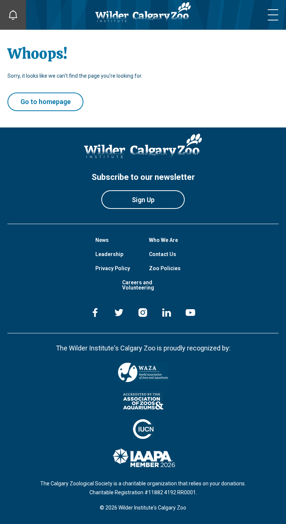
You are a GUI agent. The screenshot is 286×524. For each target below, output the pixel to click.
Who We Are (163, 240)
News (102, 240)
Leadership (109, 254)
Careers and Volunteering (138, 285)
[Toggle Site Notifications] (13, 15)
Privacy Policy (112, 268)
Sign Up (143, 200)
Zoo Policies (165, 268)
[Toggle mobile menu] (273, 15)
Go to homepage (45, 102)
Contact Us (162, 254)
